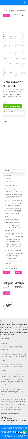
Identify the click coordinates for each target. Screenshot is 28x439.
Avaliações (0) (8, 175)
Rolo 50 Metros (9, 10)
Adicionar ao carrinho (12, 106)
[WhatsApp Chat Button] (25, 432)
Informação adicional (10, 173)
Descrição (7, 170)
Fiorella (8, 123)
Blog (1, 320)
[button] (23, 16)
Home (4, 10)
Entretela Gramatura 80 (13, 121)
